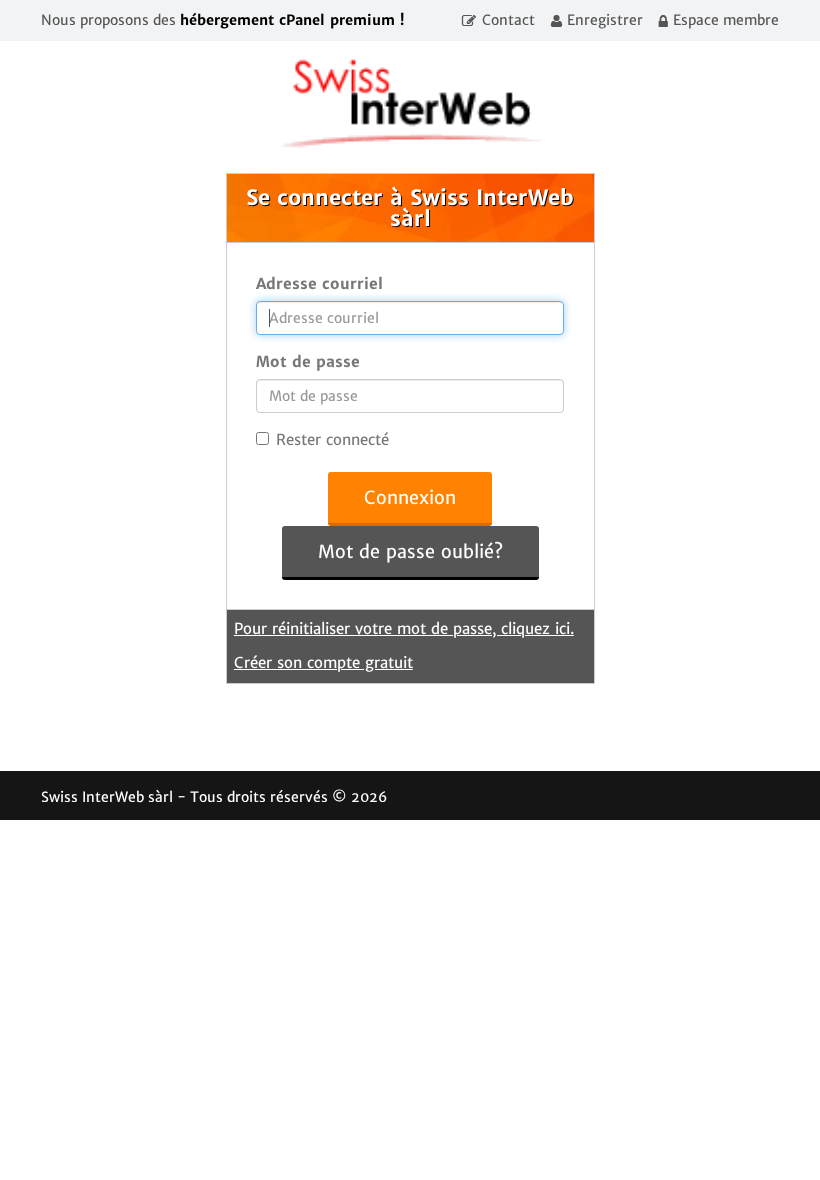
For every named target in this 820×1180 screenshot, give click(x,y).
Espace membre (726, 20)
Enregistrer (605, 20)
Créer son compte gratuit (323, 662)
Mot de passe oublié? (410, 551)
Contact (508, 20)
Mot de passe (308, 361)
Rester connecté (332, 439)
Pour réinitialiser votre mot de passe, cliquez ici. (404, 628)
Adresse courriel (319, 283)
